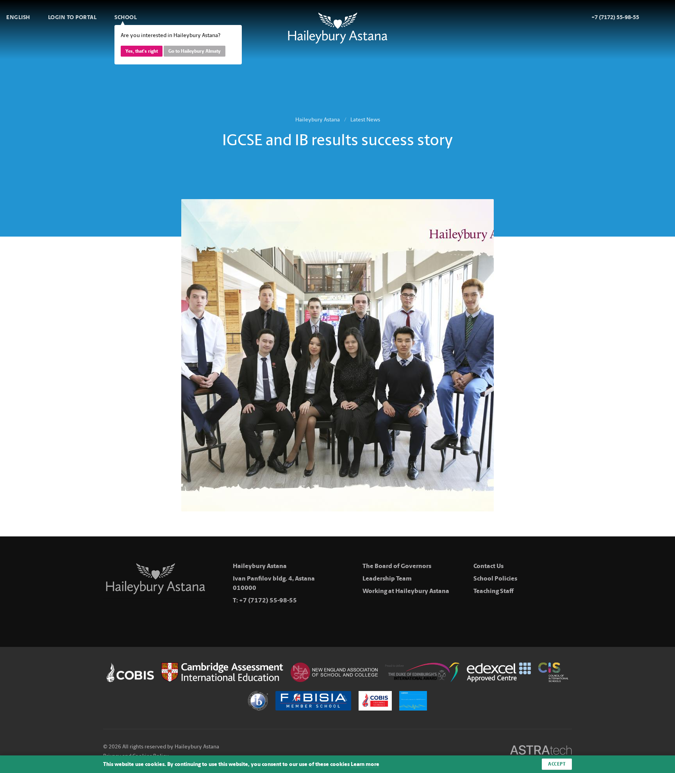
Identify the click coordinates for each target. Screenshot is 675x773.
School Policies (495, 578)
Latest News (365, 119)
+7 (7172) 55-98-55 (268, 600)
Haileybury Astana (317, 119)
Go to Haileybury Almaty (194, 51)
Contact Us (488, 566)
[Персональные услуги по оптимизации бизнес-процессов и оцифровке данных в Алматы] (541, 751)
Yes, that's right (141, 51)
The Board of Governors (396, 566)
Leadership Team (387, 578)
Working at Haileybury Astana (405, 591)
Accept (557, 764)
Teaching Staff (493, 591)
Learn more (365, 764)
